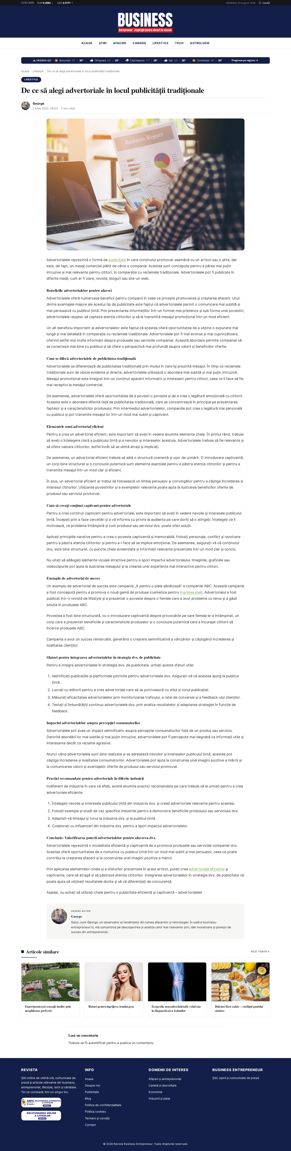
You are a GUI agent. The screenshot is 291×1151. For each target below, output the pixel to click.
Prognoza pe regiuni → (245, 60)
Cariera (139, 43)
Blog (88, 1098)
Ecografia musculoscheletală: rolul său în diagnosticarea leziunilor (176, 1008)
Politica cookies (95, 1111)
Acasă (25, 71)
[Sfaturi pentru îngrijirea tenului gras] (114, 981)
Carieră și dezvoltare (163, 1085)
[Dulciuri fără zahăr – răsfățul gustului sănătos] (240, 981)
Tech (179, 43)
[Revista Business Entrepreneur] (145, 23)
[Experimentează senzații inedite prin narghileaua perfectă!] (50, 981)
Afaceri (119, 43)
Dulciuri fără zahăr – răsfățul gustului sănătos (239, 1008)
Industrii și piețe (159, 1098)
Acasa (86, 43)
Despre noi (92, 1085)
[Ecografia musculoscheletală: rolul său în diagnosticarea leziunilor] (177, 981)
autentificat (97, 1043)
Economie (155, 1092)
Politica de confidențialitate (103, 1105)
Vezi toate (259, 951)
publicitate (117, 260)
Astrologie (200, 43)
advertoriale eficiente (206, 869)
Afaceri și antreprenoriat (165, 1079)
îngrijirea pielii (191, 592)
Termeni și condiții (97, 1118)
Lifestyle (160, 43)
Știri (103, 43)
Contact (90, 1125)
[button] (264, 2)
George (38, 103)
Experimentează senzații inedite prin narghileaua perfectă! (48, 1008)
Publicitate (92, 1092)
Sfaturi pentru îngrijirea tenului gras (111, 1006)
